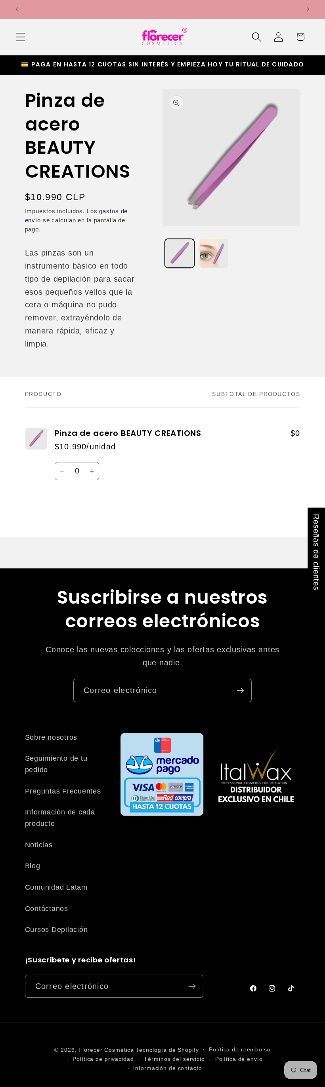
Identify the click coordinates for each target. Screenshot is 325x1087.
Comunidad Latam (56, 887)
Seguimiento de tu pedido (56, 764)
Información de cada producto (60, 818)
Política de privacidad (103, 1059)
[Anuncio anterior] (17, 9)
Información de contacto (167, 1068)
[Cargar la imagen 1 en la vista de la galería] (179, 253)
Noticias (39, 845)
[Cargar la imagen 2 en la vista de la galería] (214, 253)
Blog (32, 866)
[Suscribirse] (240, 690)
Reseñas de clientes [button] (316, 552)
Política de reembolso (239, 1050)
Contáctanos (46, 909)
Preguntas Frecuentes (63, 791)
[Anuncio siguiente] (308, 9)
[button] (21, 37)
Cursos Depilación (56, 930)
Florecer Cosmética (106, 1050)
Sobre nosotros (51, 737)
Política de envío (239, 1059)
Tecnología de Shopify (167, 1050)
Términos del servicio (174, 1059)
